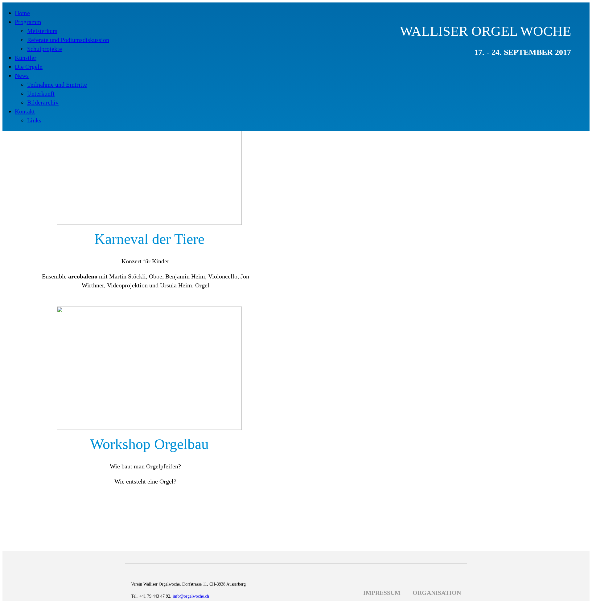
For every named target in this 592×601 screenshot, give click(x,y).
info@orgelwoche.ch (191, 596)
